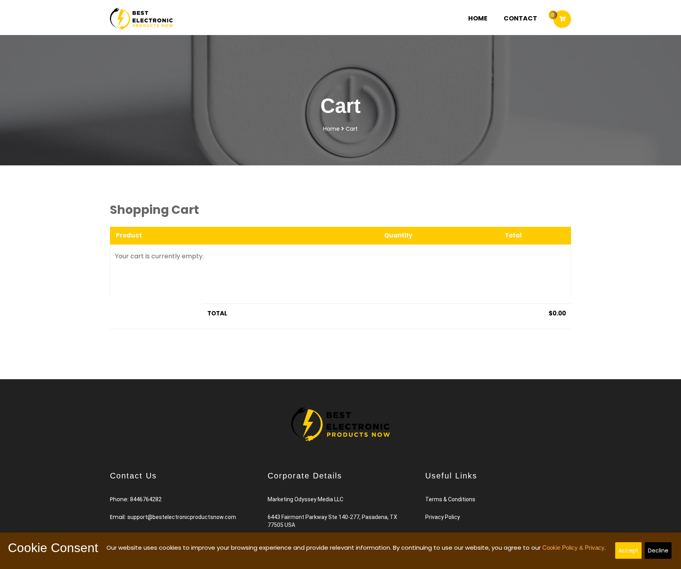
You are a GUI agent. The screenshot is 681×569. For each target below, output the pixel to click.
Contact (520, 18)
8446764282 (146, 499)
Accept (628, 550)
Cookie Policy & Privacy (573, 547)
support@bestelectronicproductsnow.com (181, 517)
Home (482, 18)
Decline (658, 550)
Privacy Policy (442, 517)
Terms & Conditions (450, 499)
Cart (352, 129)
